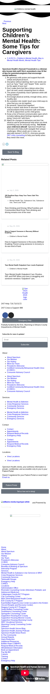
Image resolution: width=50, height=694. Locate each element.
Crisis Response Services (17, 404)
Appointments (12, 431)
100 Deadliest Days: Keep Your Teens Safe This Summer (22, 196)
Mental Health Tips (32, 60)
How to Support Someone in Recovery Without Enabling (21, 232)
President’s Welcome (16, 366)
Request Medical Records (17, 433)
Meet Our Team (13, 364)
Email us (6, 477)
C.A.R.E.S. (11, 58)
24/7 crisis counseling (16, 135)
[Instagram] (11, 315)
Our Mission (12, 359)
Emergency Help (14, 436)
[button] (25, 144)
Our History (11, 362)
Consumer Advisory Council (18, 372)
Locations (6, 452)
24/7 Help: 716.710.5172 (11, 304)
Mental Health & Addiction (17, 402)
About (4, 353)
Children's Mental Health (27, 58)
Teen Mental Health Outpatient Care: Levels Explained (24, 265)
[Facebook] (5, 315)
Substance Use (29, 200)
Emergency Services (15, 408)
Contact (5, 425)
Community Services (15, 406)
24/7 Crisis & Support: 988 (12, 308)
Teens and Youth (19, 202)
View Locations (13, 456)
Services (6, 397)
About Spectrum (13, 357)
